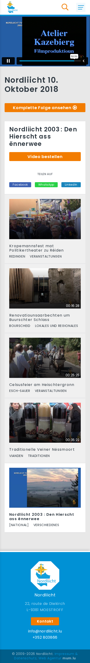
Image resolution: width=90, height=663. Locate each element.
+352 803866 (45, 637)
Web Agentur (50, 658)
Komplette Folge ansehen (42, 107)
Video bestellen (45, 156)
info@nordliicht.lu (45, 631)
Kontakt (45, 621)
